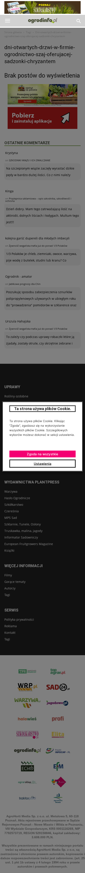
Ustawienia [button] (42, 464)
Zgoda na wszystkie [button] (42, 454)
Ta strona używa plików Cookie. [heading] (42, 408)
